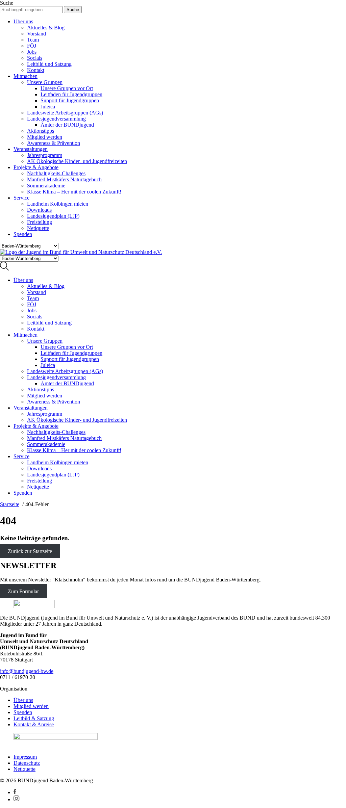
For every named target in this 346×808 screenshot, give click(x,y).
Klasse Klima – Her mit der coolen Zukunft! (74, 191)
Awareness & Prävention (53, 143)
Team (33, 40)
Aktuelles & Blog (46, 27)
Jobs (31, 52)
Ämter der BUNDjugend (67, 125)
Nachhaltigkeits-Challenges (56, 173)
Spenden (23, 234)
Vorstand (36, 33)
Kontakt (35, 70)
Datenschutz (27, 763)
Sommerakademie (46, 185)
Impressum (25, 757)
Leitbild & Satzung (34, 718)
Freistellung (39, 222)
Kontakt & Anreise (34, 724)
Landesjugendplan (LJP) (53, 216)
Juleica (48, 106)
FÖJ (31, 46)
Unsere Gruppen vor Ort (67, 88)
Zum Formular (23, 591)
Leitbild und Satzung (49, 64)
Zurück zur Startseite (30, 551)
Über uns (23, 21)
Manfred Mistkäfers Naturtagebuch (64, 179)
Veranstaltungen (31, 149)
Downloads (39, 210)
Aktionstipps (40, 131)
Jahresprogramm (44, 155)
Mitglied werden (44, 137)
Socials (34, 58)
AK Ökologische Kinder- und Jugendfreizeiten (77, 161)
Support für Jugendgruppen (70, 100)
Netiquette (38, 228)
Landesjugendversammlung (56, 119)
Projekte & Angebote (36, 167)
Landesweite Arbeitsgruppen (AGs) (65, 112)
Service (21, 198)
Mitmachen (26, 76)
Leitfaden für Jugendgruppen (71, 94)
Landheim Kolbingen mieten (57, 204)
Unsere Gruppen (45, 82)
